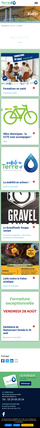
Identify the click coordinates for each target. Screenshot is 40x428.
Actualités (20, 25)
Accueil (12, 25)
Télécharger (25, 383)
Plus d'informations (27, 425)
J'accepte (8, 425)
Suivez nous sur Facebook (3, 414)
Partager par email (16, 360)
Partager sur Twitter (7, 360)
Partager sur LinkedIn (11, 360)
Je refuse (16, 425)
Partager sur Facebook (2, 360)
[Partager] (34, 88)
